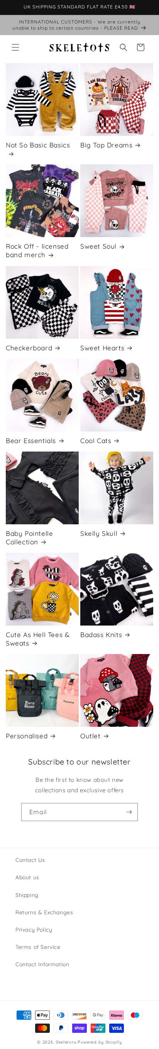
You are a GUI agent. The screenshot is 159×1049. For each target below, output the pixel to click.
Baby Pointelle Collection (29, 537)
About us (27, 877)
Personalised (26, 736)
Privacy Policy (33, 929)
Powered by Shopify (100, 1042)
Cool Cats (95, 441)
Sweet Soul (98, 246)
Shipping (27, 895)
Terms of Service (38, 947)
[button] (15, 47)
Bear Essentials (31, 441)
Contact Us (30, 860)
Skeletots (66, 1042)
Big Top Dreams (106, 145)
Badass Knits (101, 635)
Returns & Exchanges (44, 912)
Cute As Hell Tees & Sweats (37, 639)
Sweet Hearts (102, 348)
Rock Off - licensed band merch (37, 250)
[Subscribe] (128, 812)
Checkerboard (29, 348)
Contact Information (42, 964)
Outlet (90, 736)
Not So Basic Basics (38, 145)
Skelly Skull (98, 533)
